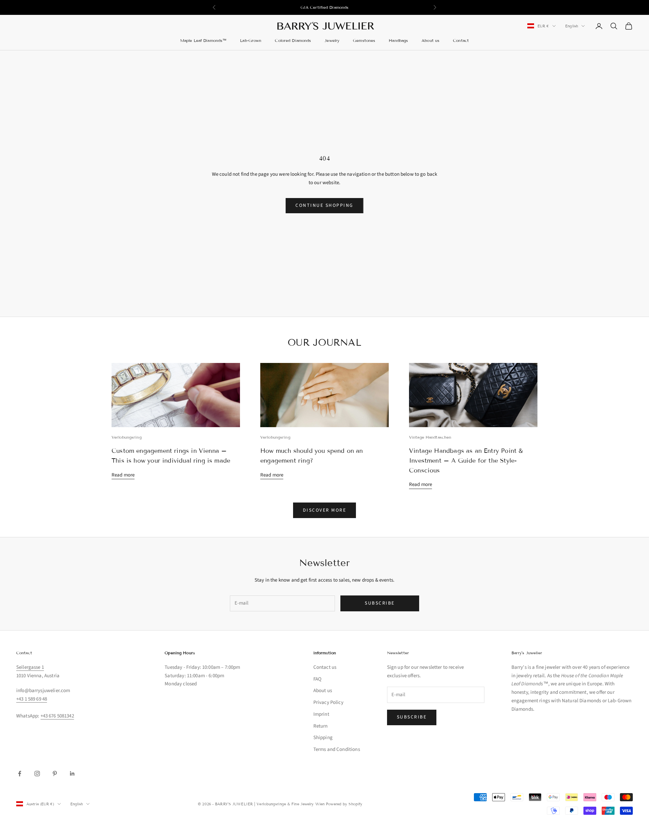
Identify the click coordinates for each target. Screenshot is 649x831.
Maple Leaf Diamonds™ (203, 40)
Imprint (321, 714)
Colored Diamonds (293, 40)
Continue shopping (324, 205)
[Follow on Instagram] (37, 773)
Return (320, 726)
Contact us (325, 667)
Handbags (398, 40)
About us (430, 40)
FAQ (317, 679)
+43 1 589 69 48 (31, 699)
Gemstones (364, 40)
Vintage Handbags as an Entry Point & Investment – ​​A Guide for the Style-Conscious (466, 460)
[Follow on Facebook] (19, 773)
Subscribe (380, 603)
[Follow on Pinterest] (54, 773)
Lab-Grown (250, 40)
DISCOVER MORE (324, 510)
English (571, 26)
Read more (123, 475)
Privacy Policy (328, 702)
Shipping (323, 737)
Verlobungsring (127, 437)
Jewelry (331, 40)
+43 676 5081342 (57, 715)
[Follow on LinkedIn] (72, 773)
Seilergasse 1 (30, 667)
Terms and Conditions (336, 749)
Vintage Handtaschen (430, 437)
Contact (461, 40)
